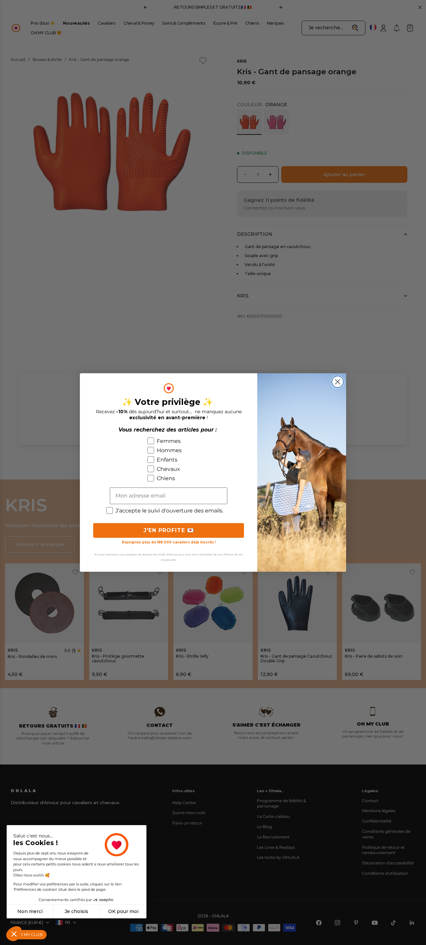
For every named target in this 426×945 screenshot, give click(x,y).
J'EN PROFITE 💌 (168, 530)
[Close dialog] (337, 382)
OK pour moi (123, 911)
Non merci (30, 911)
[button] (14, 934)
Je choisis (76, 911)
